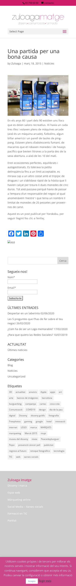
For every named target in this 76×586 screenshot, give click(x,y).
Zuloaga (16, 63)
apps (52, 392)
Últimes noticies (17, 350)
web (18, 456)
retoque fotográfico (40, 450)
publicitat (48, 445)
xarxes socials (31, 456)
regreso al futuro (17, 450)
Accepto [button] (32, 581)
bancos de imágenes (27, 397)
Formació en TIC (17, 513)
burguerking (15, 403)
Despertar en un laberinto (24, 313)
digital (12, 415)
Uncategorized (16, 376)
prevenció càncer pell (29, 445)
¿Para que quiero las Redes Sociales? (30, 335)
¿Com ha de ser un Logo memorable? (30, 329)
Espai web (14, 492)
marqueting (15, 433)
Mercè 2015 (31, 433)
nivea (34, 439)
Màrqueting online (19, 499)
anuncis (33, 392)
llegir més (45, 581)
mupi (43, 433)
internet (13, 427)
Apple (43, 392)
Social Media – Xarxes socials (25, 506)
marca (33, 427)
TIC (10, 456)
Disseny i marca (17, 485)
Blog (10, 365)
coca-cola (55, 403)
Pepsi (12, 445)
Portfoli (12, 520)
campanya (30, 403)
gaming (28, 421)
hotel (49, 421)
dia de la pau (56, 409)
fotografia (54, 415)
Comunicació (15, 409)
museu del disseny (18, 439)
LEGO (24, 427)
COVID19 (30, 409)
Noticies (49, 63)
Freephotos (15, 421)
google (39, 421)
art (60, 392)
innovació (60, 421)
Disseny (23, 415)
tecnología (59, 450)
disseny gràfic (38, 415)
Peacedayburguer (50, 439)
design (42, 409)
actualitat (20, 392)
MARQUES (46, 427)
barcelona (47, 397)
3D (10, 392)
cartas (43, 403)
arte (11, 397)
